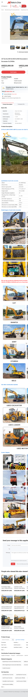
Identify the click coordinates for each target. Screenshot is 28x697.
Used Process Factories (7, 677)
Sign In (3, 98)
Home (2, 9)
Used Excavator (17, 644)
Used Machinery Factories (7, 674)
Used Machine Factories (21, 674)
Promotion (3, 642)
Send (13, 564)
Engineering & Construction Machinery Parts (11, 661)
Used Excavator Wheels (20, 677)
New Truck (3, 644)
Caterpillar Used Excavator (8, 681)
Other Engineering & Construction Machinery (11, 664)
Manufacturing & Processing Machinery (12, 9)
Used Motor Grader (18, 647)
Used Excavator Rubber (21, 681)
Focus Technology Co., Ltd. (17, 691)
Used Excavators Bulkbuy (7, 684)
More (2, 687)
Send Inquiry (13, 72)
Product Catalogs (20, 639)
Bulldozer (26, 661)
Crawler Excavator (6, 668)
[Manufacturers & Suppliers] (14, 2)
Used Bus (16, 642)
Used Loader (4, 647)
